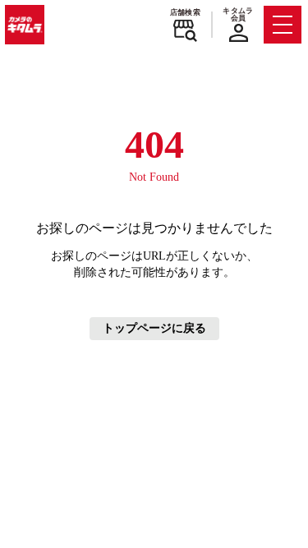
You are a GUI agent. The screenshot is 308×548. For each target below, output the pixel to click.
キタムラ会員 (238, 14)
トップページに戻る (154, 328)
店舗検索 (185, 12)
